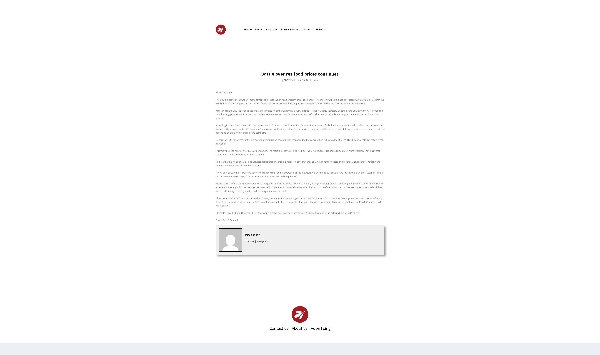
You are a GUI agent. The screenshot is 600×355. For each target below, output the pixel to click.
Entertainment (290, 29)
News (258, 29)
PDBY (318, 29)
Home (248, 29)
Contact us (279, 329)
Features (272, 29)
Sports (307, 29)
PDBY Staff (289, 80)
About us (299, 329)
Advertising (320, 329)
